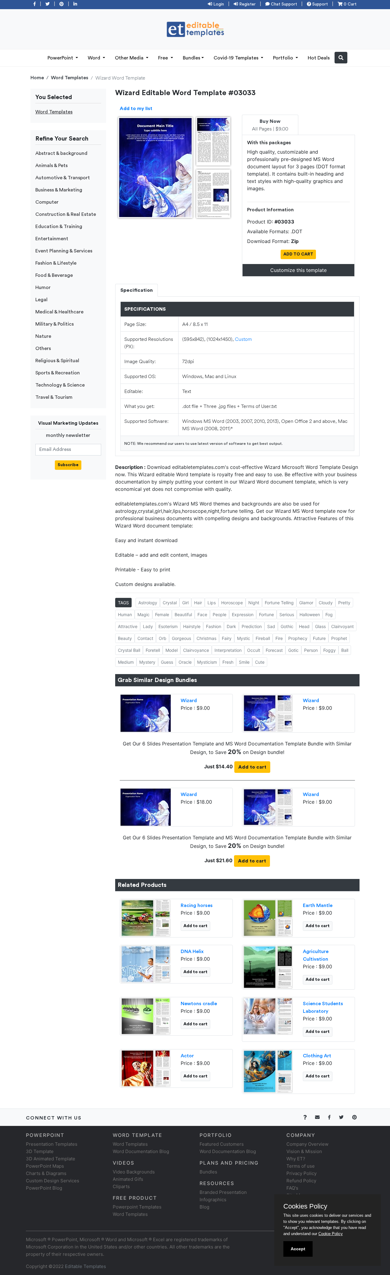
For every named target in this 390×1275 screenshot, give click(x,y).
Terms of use (300, 1166)
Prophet (339, 638)
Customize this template (298, 270)
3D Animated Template (50, 1159)
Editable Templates (85, 1266)
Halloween (310, 614)
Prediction (252, 626)
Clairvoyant (342, 626)
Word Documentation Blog (141, 1151)
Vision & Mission (304, 1151)
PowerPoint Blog (44, 1188)
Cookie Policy (330, 1233)
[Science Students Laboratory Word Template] (267, 1015)
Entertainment (51, 238)
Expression (243, 614)
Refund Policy (301, 1181)
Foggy (329, 650)
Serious (286, 614)
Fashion (213, 626)
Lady (148, 626)
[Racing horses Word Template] (145, 917)
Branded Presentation (223, 1192)
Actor (187, 1055)
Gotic (293, 650)
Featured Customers (222, 1144)
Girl (185, 602)
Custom (243, 339)
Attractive (127, 626)
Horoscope (232, 602)
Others (43, 348)
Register (247, 4)
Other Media (130, 57)
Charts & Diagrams (46, 1173)
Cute (259, 662)
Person (311, 650)
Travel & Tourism (54, 397)
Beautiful (183, 614)
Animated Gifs (128, 1179)
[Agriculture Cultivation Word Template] (267, 966)
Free (163, 57)
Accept (298, 1248)
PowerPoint (61, 57)
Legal (41, 299)
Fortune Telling (279, 602)
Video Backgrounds (134, 1172)
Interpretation (228, 650)
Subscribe (68, 465)
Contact (145, 638)
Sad (271, 626)
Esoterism (168, 626)
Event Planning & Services (63, 250)
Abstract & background (61, 153)
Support (319, 4)
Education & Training (58, 226)
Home (37, 77)
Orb (162, 638)
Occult (253, 650)
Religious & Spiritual (57, 360)
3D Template (40, 1151)
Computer (46, 202)
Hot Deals (319, 57)
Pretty (344, 602)
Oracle (185, 662)
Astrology (147, 602)
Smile (244, 662)
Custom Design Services (52, 1181)
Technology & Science (60, 385)
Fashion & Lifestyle (55, 263)
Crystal (170, 602)
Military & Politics (54, 324)
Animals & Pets (51, 165)
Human (125, 614)
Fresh (227, 662)
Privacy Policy (301, 1173)
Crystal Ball (129, 650)
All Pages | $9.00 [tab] (270, 125)
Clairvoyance (196, 650)
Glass (320, 626)
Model (171, 650)
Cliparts (121, 1186)
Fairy (227, 638)
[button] (341, 57)
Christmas (206, 638)
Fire (279, 638)
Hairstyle (191, 626)
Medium (126, 662)
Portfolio (283, 57)
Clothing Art (317, 1055)
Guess (167, 662)
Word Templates (69, 77)
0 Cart (349, 4)
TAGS (123, 602)
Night (253, 602)
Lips (211, 602)
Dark (231, 626)
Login (218, 4)
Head (304, 626)
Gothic (287, 626)
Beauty (125, 638)
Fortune (266, 614)
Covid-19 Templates (237, 57)
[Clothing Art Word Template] (267, 1071)
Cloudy (326, 602)
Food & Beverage (54, 275)
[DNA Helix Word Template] (145, 963)
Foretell (153, 650)
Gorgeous (181, 638)
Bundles (191, 57)
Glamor (306, 602)
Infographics (213, 1199)
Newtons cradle (199, 1003)
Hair (198, 602)
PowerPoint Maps (45, 1166)
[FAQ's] (308, 1117)
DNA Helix (192, 951)
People (219, 614)
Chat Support (283, 4)
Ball (344, 650)
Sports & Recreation (57, 372)
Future (319, 638)
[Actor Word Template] (145, 1068)
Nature (43, 336)
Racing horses (197, 905)
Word (94, 57)
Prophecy (297, 638)
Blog (204, 1207)
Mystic (243, 638)
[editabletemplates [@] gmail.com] (321, 1117)
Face (202, 614)
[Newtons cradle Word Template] (145, 1015)
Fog (329, 614)
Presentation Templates (51, 1144)
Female (162, 614)
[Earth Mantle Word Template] (267, 917)
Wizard (189, 700)
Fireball (263, 638)
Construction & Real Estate (65, 214)
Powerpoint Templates (137, 1207)
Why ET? (295, 1159)
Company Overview (307, 1144)
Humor (43, 287)
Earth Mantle (317, 905)
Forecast (274, 650)
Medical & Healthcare (59, 311)
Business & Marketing (58, 190)
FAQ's (292, 1188)
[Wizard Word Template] (267, 712)
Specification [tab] (136, 290)
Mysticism (207, 662)
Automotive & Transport (62, 177)
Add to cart (252, 767)
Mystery (147, 662)
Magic (143, 614)
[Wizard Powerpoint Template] (145, 712)
